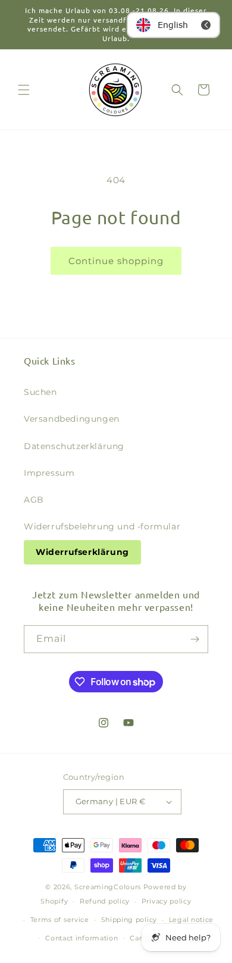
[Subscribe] (194, 639)
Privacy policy (167, 901)
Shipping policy (129, 919)
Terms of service (59, 919)
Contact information (81, 938)
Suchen (40, 392)
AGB (34, 499)
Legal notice (191, 919)
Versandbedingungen (72, 418)
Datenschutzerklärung (74, 446)
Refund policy (105, 901)
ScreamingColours (107, 887)
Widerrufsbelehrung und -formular (102, 526)
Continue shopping (116, 260)
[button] (24, 90)
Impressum (49, 473)
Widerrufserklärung (82, 552)
